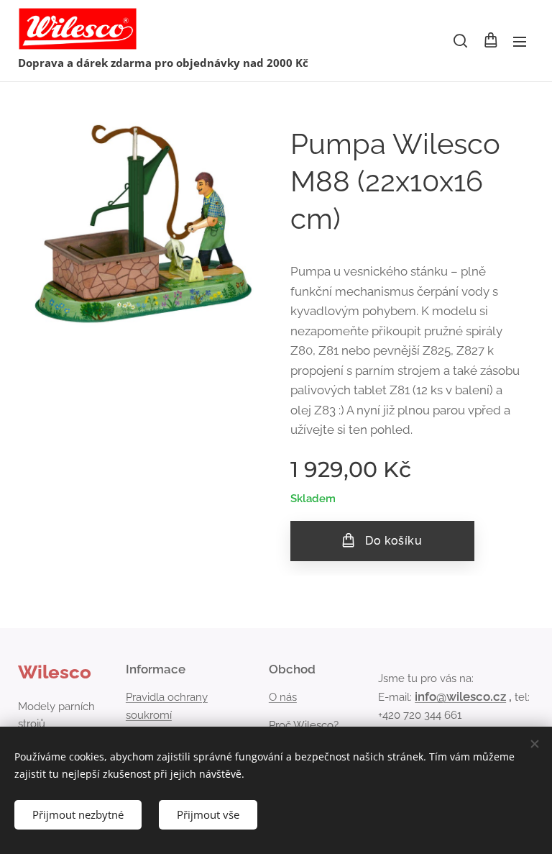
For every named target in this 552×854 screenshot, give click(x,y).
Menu (519, 41)
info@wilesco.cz (460, 696)
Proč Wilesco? (304, 725)
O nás (283, 697)
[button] (460, 41)
